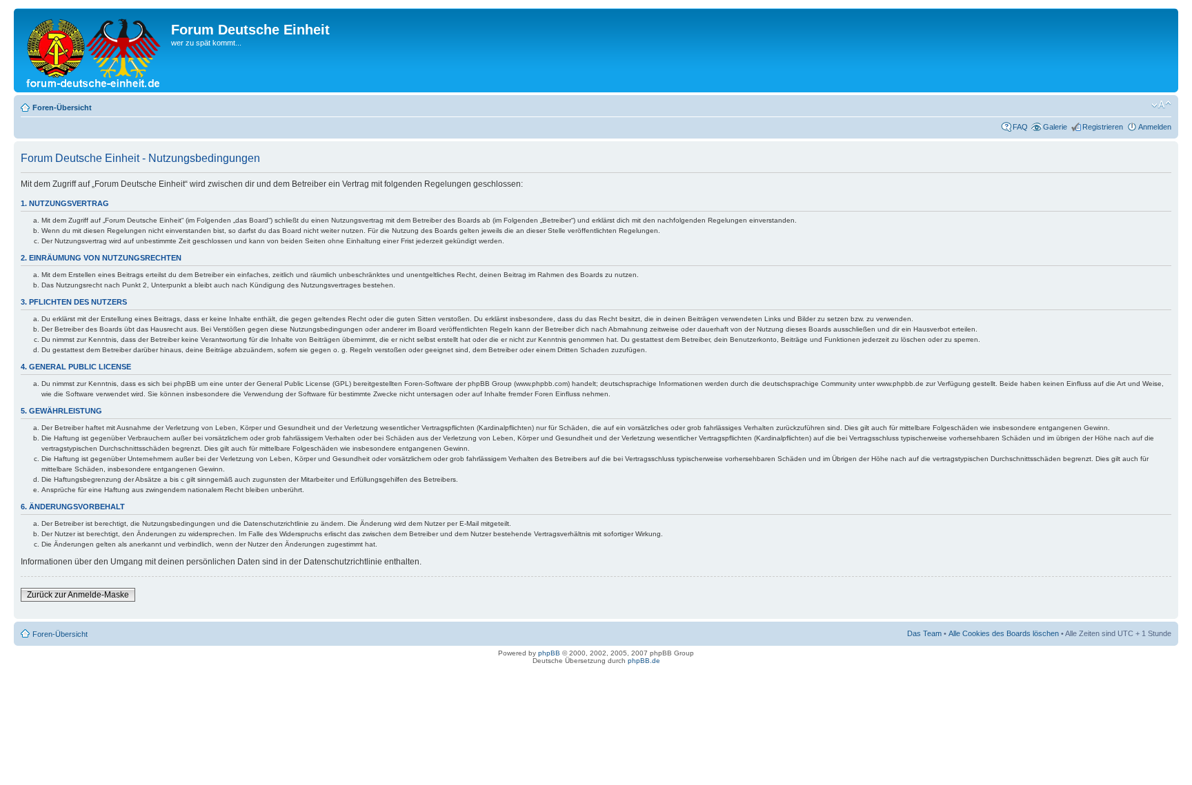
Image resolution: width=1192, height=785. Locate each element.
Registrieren (1102, 127)
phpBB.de (644, 660)
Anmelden (1154, 127)
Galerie (1055, 127)
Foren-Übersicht (62, 107)
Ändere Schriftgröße (1161, 105)
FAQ (1020, 127)
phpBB (549, 653)
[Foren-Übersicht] (94, 50)
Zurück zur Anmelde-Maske (78, 595)
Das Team (924, 633)
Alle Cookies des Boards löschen (1003, 633)
